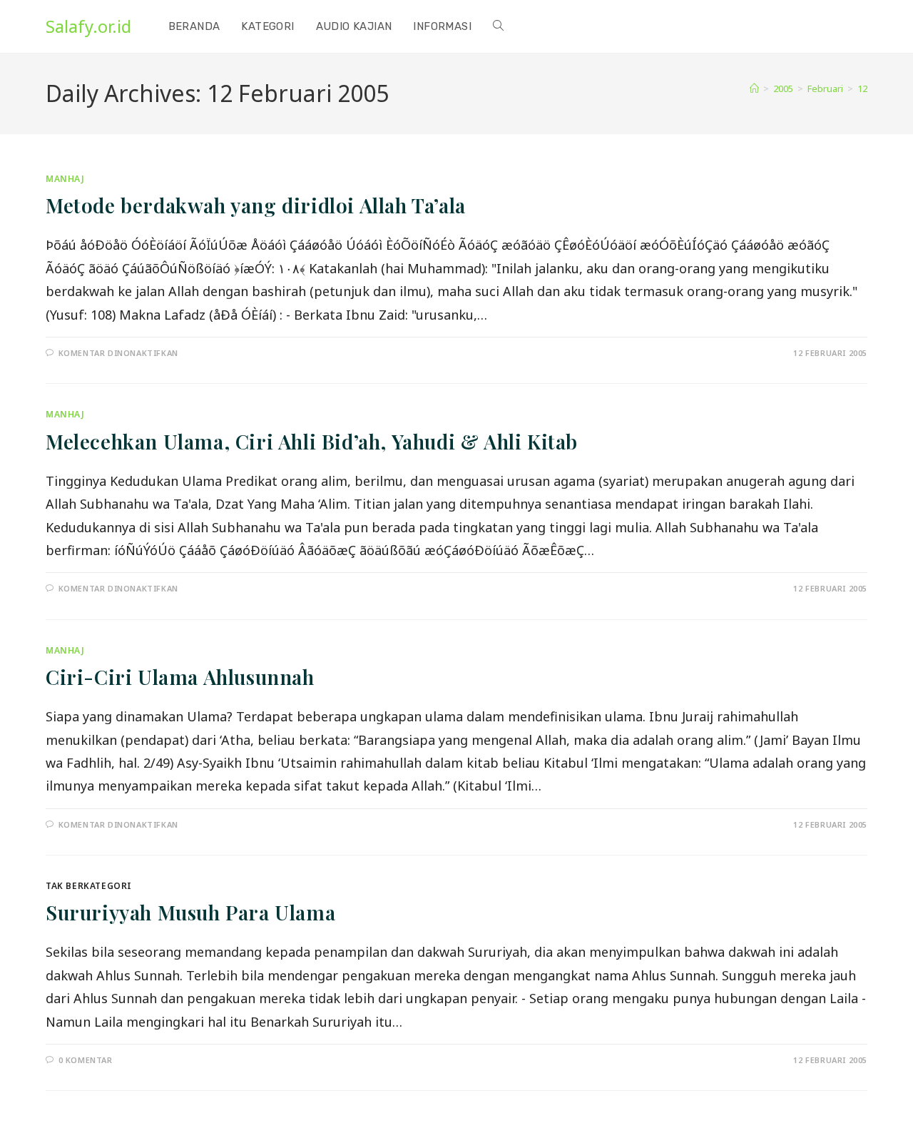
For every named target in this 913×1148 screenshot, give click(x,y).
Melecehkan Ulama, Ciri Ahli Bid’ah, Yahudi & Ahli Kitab (312, 441)
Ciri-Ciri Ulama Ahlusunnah (180, 677)
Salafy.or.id (88, 26)
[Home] (754, 88)
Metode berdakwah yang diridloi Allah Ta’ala (256, 205)
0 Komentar (85, 1060)
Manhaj (65, 179)
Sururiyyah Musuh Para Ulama (190, 912)
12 (862, 88)
